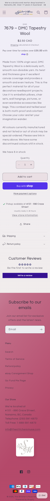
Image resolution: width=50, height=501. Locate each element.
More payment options (25, 193)
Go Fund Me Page (15, 380)
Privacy (9, 388)
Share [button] (26, 224)
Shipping (14, 45)
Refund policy (13, 366)
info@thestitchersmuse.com (22, 429)
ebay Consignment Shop (19, 373)
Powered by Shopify (25, 499)
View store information (25, 215)
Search (9, 352)
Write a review (25, 275)
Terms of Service (14, 359)
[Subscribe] (41, 329)
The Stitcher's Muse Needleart (28, 497)
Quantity (25, 158)
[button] (4, 12)
